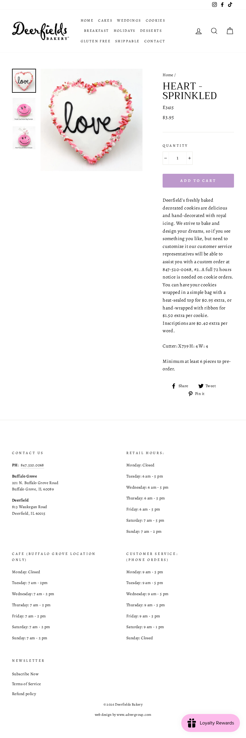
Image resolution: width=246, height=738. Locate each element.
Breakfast (96, 30)
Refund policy (24, 694)
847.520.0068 (32, 465)
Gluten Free (96, 41)
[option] (91, 120)
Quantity (175, 145)
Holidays (125, 30)
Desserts (151, 30)
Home (87, 20)
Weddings (129, 20)
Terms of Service (26, 684)
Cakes (105, 20)
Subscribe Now (25, 674)
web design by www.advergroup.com (123, 714)
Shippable (127, 41)
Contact (155, 41)
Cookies (156, 20)
